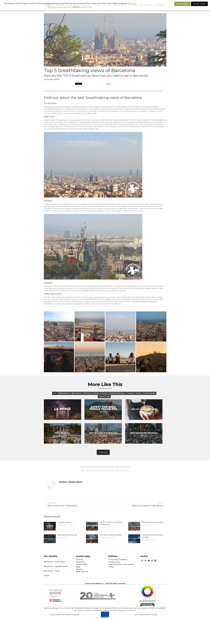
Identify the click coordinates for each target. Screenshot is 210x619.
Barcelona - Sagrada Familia (56, 566)
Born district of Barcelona (94, 297)
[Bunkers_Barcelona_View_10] (120, 357)
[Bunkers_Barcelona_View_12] (90, 357)
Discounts (80, 562)
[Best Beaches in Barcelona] (103, 433)
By (113, 467)
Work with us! (82, 572)
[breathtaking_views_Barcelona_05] (90, 326)
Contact (79, 560)
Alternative (93, 467)
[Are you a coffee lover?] (144, 409)
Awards (79, 569)
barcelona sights (90, 470)
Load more (103, 452)
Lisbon (46, 575)
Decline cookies (199, 4)
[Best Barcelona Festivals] (144, 433)
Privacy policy (114, 562)
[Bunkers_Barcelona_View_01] (59, 357)
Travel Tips (102, 467)
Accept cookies (182, 4)
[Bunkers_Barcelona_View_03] (151, 326)
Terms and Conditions (117, 560)
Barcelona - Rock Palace (54, 562)
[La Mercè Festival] (62, 409)
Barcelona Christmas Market (111, 535)
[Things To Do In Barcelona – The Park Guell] (62, 433)
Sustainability (82, 564)
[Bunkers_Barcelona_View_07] (151, 357)
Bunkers (97, 107)
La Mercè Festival (64, 522)
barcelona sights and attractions (105, 470)
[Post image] (50, 526)
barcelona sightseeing (122, 470)
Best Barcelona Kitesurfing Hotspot (152, 536)
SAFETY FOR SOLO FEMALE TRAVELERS (111, 523)
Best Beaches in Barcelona (152, 522)
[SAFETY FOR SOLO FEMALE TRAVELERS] (103, 409)
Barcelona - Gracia (52, 571)
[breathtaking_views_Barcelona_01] (120, 326)
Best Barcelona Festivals (67, 535)
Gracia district (76, 120)
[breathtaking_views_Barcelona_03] (59, 326)
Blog (78, 567)
